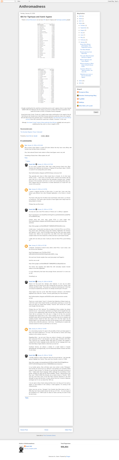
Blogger (68, 456)
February (83, 39)
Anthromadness (32, 6)
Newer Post (24, 430)
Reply (26, 157)
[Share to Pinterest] (48, 136)
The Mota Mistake (85, 49)
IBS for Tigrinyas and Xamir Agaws (86, 60)
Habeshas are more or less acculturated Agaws (86, 75)
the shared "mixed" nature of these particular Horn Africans (42, 122)
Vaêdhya (81, 102)
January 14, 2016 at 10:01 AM (35, 145)
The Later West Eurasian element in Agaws (87, 56)
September (83, 28)
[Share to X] (45, 136)
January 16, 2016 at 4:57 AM (39, 245)
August (82, 30)
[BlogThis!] (43, 136)
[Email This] (42, 136)
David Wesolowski (31, 19)
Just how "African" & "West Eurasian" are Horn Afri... (86, 70)
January (82, 42)
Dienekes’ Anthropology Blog (87, 95)
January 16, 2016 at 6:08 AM (45, 281)
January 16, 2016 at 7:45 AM (45, 355)
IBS (44, 19)
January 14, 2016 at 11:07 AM (45, 164)
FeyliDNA (81, 99)
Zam (26, 145)
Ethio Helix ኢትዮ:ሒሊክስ (86, 105)
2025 (80, 16)
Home (46, 430)
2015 (80, 80)
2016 (80, 23)
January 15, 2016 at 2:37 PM (45, 209)
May (81, 37)
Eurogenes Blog (84, 92)
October (82, 25)
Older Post (68, 430)
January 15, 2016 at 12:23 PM (39, 189)
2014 (80, 83)
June (82, 35)
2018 (80, 18)
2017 (80, 21)
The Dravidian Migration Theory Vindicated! (31, 132)
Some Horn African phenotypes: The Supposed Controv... (86, 46)
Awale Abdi (32, 164)
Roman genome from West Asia (86, 52)
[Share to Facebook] (47, 136)
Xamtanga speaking (61, 19)
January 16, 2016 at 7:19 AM (39, 328)
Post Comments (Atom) (49, 435)
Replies (28, 161)
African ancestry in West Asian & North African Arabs (86, 65)
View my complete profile (30, 448)
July (81, 32)
